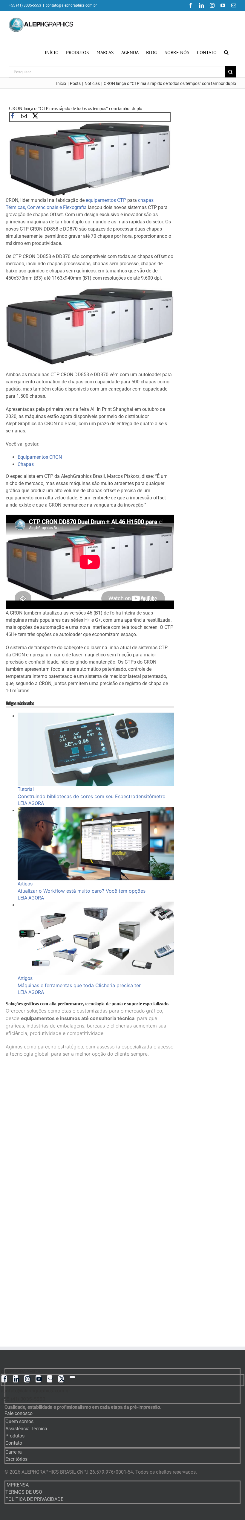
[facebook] (12, 115)
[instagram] (27, 1378)
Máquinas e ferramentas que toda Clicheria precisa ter (79, 985)
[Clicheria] (96, 905)
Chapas (26, 464)
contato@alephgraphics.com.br (71, 5)
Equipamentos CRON (40, 457)
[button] (226, 52)
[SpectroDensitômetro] (96, 716)
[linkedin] (15, 1378)
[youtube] (38, 1378)
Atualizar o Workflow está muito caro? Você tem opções (82, 891)
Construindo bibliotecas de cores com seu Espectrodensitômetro (92, 796)
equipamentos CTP (106, 200)
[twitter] (35, 115)
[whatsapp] (72, 1377)
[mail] (24, 115)
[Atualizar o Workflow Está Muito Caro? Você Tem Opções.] (96, 810)
